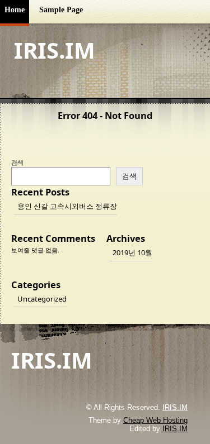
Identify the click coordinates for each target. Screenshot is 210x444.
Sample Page (61, 10)
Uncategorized (42, 299)
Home (14, 10)
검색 (17, 162)
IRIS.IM (54, 50)
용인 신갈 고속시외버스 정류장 (67, 206)
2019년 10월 (132, 252)
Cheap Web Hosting (155, 420)
